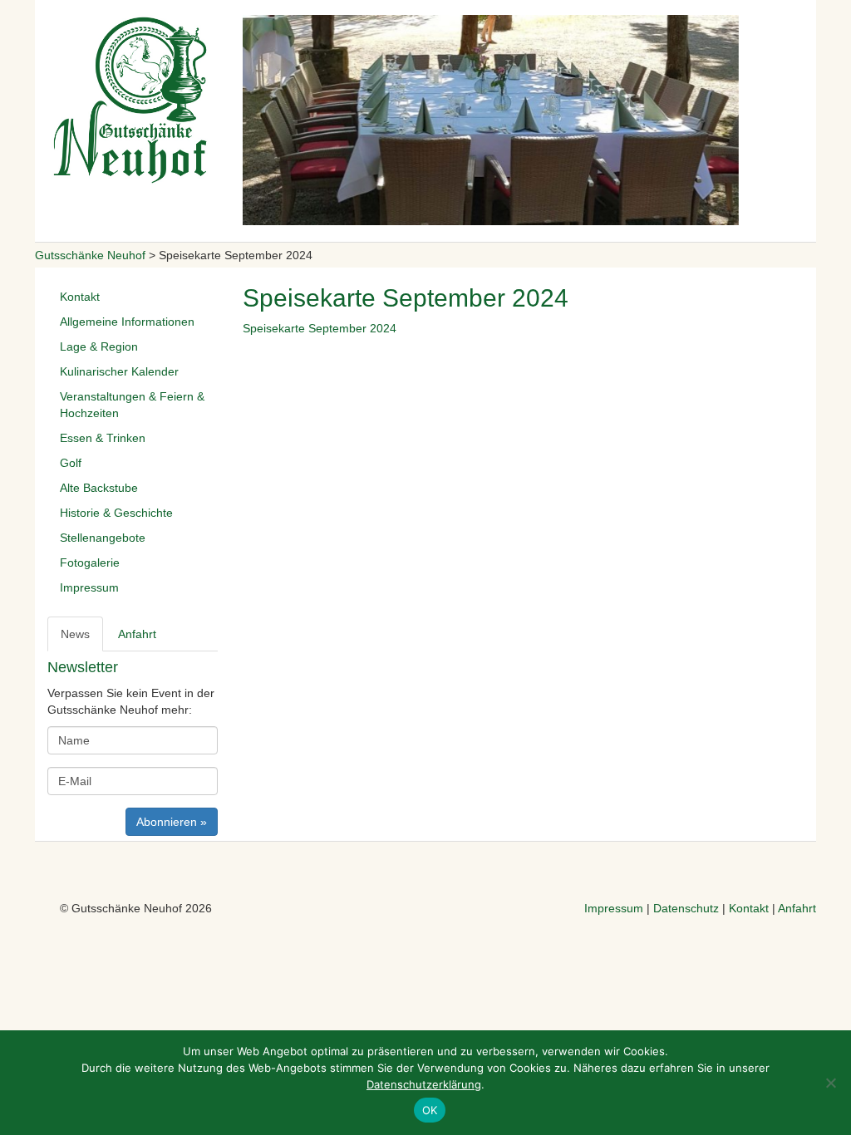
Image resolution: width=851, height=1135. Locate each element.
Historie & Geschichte (116, 512)
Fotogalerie (90, 562)
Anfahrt (797, 908)
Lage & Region (99, 346)
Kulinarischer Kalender (119, 371)
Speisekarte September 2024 (319, 328)
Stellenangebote (102, 537)
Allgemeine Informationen (127, 321)
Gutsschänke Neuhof (90, 255)
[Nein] (830, 1082)
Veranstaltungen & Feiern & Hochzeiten (132, 405)
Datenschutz (686, 908)
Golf (70, 462)
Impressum (89, 587)
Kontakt (80, 296)
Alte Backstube (99, 487)
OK (430, 1110)
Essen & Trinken (102, 438)
